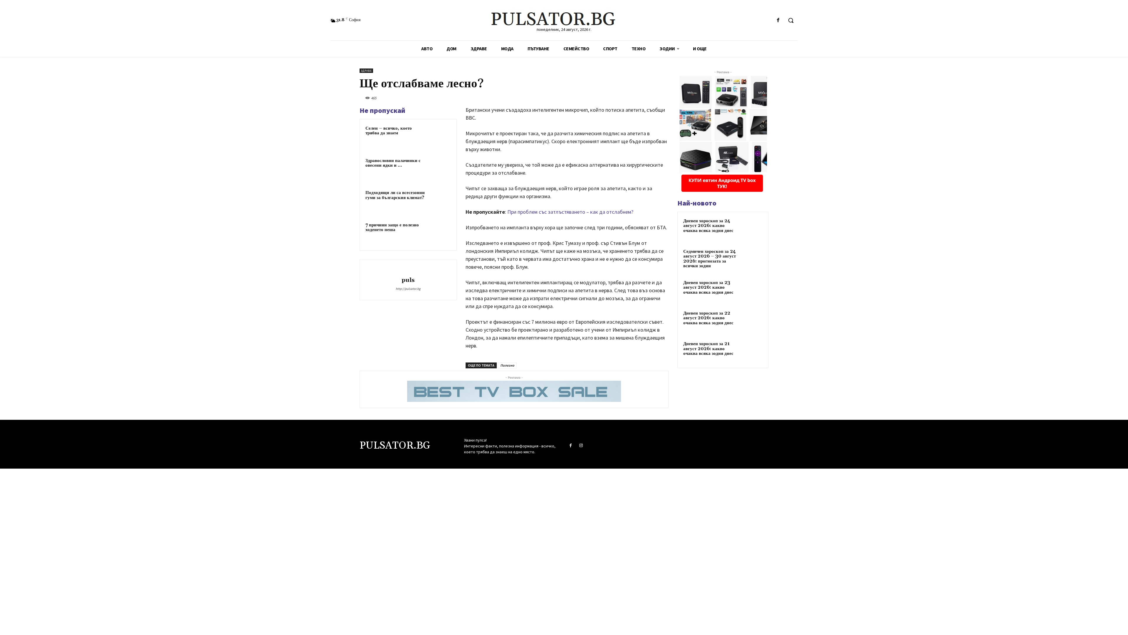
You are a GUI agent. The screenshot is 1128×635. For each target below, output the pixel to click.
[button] (791, 20)
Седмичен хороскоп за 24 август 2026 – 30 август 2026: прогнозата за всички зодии (709, 259)
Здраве (366, 71)
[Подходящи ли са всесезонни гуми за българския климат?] (440, 201)
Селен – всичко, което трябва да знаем (388, 131)
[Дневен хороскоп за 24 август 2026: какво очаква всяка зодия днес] (752, 229)
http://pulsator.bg (408, 289)
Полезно (507, 365)
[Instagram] (581, 445)
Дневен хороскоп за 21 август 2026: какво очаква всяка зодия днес (708, 348)
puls (408, 280)
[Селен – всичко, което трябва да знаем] (440, 137)
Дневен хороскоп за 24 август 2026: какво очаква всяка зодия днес (708, 225)
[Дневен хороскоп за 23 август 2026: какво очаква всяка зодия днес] (752, 290)
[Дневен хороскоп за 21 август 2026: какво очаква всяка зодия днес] (752, 352)
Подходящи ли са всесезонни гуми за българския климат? (395, 195)
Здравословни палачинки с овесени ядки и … (393, 163)
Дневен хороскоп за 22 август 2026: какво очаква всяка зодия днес (708, 318)
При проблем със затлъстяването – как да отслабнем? (570, 211)
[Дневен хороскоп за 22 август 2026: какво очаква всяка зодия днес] (752, 321)
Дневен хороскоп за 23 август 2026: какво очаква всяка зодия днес (708, 287)
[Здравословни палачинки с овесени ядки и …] (440, 169)
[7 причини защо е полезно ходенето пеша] (440, 234)
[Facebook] (778, 20)
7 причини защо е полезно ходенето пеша (392, 227)
